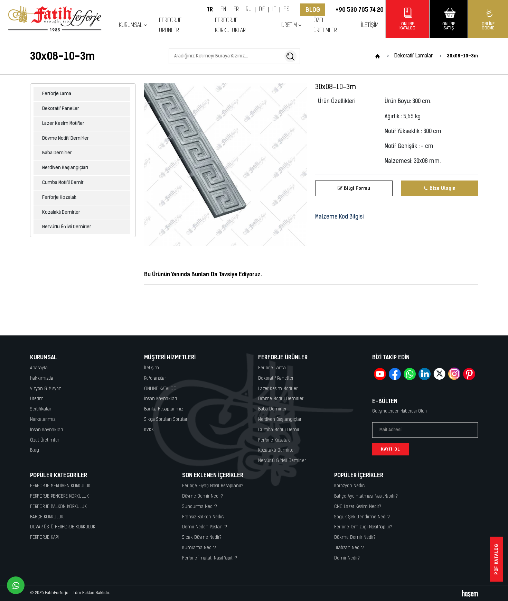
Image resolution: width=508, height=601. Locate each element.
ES (286, 9)
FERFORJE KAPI (44, 537)
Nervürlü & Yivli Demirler (66, 227)
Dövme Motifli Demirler (65, 138)
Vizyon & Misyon (46, 388)
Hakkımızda (41, 378)
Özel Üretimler (325, 26)
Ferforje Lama (56, 94)
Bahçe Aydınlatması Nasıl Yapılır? (366, 496)
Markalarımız (42, 419)
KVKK (149, 430)
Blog (312, 9)
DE (262, 9)
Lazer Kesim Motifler (63, 123)
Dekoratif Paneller (60, 109)
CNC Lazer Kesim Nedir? (357, 506)
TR (210, 9)
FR (236, 9)
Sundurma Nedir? (199, 506)
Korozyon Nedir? (350, 486)
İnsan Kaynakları (46, 430)
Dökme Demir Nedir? (355, 537)
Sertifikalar (40, 409)
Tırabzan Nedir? (349, 548)
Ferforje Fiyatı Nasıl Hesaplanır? (212, 486)
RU (249, 9)
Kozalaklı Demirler (61, 212)
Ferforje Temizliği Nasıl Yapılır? (363, 527)
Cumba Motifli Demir (63, 183)
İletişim (369, 25)
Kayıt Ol (390, 449)
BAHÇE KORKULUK (47, 517)
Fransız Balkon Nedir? (203, 517)
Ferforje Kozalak (59, 197)
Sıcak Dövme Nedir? (202, 537)
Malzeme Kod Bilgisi (339, 217)
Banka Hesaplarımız (163, 409)
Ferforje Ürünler (170, 26)
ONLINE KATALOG (160, 388)
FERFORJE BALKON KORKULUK (58, 506)
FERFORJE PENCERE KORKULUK (59, 496)
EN (223, 9)
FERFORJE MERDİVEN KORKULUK (60, 486)
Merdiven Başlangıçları (65, 168)
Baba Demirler (57, 153)
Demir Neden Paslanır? (204, 527)
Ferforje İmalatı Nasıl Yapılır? (209, 558)
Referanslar (155, 378)
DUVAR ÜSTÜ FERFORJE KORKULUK (62, 527)
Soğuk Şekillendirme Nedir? (362, 517)
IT (274, 9)
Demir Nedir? (347, 558)
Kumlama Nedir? (199, 548)
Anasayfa (39, 368)
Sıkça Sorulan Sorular (165, 419)
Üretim (37, 398)
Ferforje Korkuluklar (230, 26)
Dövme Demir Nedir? (202, 496)
